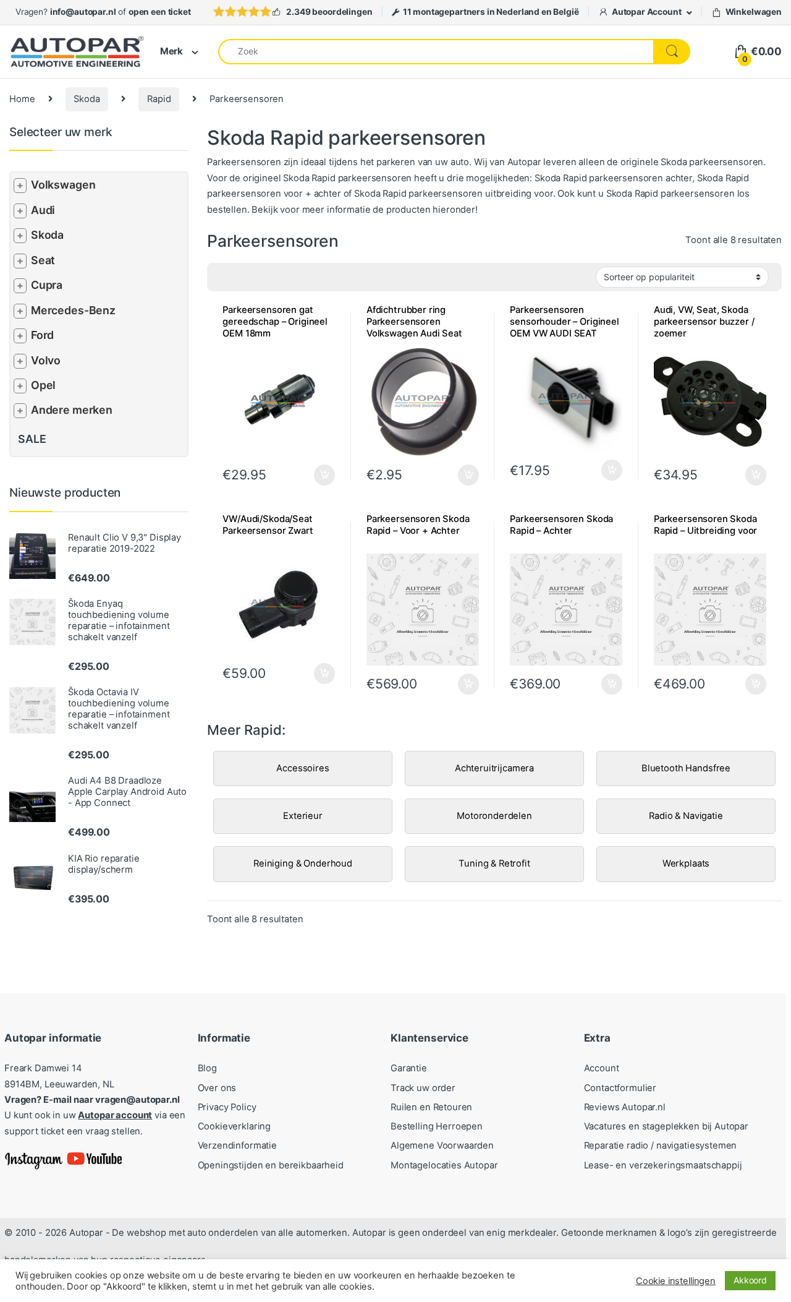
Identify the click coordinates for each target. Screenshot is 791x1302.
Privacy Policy (227, 1107)
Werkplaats (686, 863)
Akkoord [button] (750, 1280)
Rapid (159, 99)
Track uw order (423, 1088)
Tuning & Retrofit (494, 863)
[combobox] (436, 51)
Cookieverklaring (234, 1126)
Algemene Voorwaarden (442, 1145)
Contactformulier (620, 1088)
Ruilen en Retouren (431, 1107)
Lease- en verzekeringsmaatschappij (663, 1165)
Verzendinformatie (237, 1145)
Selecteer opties (316, 475)
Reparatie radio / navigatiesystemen (660, 1145)
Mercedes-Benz (73, 310)
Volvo (46, 360)
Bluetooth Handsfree (685, 768)
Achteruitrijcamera (494, 768)
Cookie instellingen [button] (676, 1281)
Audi (43, 209)
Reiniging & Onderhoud (302, 863)
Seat (43, 260)
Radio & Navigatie (685, 815)
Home (22, 99)
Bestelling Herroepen (437, 1126)
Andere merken (71, 409)
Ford (42, 334)
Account (601, 1068)
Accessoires (302, 768)
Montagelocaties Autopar (444, 1165)
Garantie (409, 1068)
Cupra (46, 284)
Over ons (217, 1088)
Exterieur (303, 815)
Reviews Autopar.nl (625, 1107)
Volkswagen (63, 184)
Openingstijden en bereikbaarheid (271, 1165)
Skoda (86, 99)
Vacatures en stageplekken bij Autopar (666, 1126)
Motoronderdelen (494, 815)
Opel (43, 385)
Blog (207, 1068)
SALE (32, 438)
